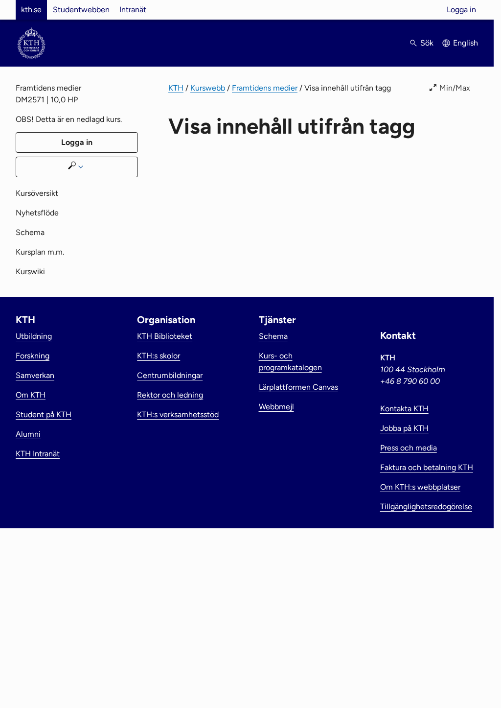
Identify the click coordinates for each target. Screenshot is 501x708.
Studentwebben (81, 9)
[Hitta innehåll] (77, 167)
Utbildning (34, 336)
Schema (30, 232)
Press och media (408, 447)
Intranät (132, 9)
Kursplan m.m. (40, 252)
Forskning (32, 355)
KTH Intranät (38, 453)
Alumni (28, 434)
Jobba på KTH (404, 428)
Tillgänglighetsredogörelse (426, 506)
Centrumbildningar (170, 375)
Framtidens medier (264, 88)
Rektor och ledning (170, 395)
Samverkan (35, 375)
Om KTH (31, 395)
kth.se (31, 9)
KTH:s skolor (158, 355)
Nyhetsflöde (37, 212)
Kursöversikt (37, 193)
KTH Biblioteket (164, 336)
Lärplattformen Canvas (298, 387)
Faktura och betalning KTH (426, 467)
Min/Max (454, 88)
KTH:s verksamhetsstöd (178, 414)
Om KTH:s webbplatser (420, 487)
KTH (175, 88)
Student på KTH (43, 414)
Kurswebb (207, 88)
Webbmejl (276, 406)
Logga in (461, 9)
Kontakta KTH (404, 408)
